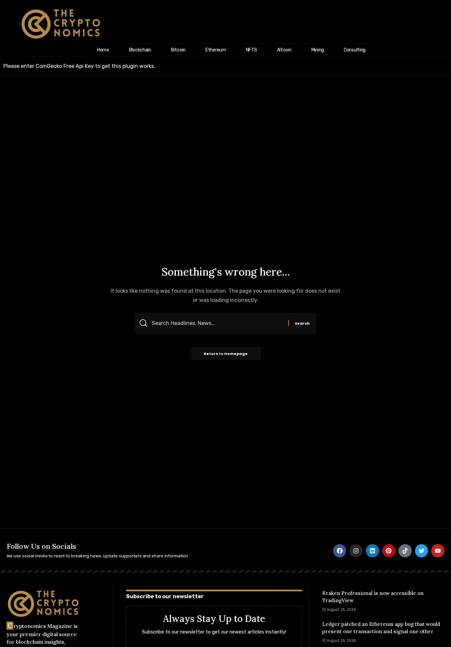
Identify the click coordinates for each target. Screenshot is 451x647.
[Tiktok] (405, 550)
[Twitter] (421, 550)
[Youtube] (437, 550)
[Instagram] (356, 550)
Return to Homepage (226, 353)
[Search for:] (217, 323)
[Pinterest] (389, 550)
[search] (436, 24)
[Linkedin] (372, 550)
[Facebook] (339, 550)
